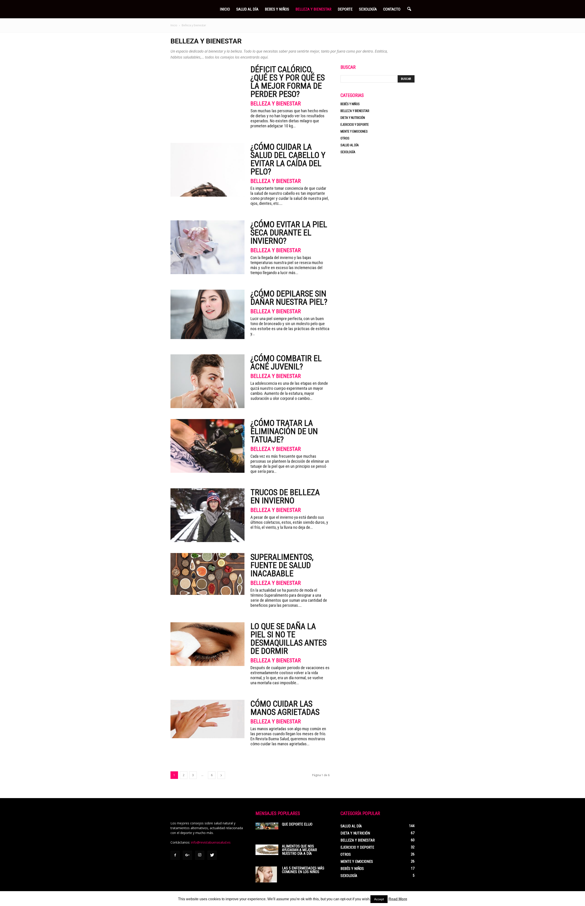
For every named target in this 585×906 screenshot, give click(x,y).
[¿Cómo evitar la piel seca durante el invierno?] (207, 247)
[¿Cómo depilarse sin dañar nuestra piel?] (207, 314)
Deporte (345, 9)
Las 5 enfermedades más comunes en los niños (303, 870)
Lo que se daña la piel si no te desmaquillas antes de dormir (288, 639)
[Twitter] (212, 855)
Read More (397, 899)
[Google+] (187, 855)
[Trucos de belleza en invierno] (207, 515)
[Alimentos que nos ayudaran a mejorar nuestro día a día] (266, 850)
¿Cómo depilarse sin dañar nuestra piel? (288, 298)
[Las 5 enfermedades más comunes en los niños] (266, 874)
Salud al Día (247, 9)
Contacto (391, 9)
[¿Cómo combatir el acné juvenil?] (207, 381)
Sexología (368, 9)
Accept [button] (379, 899)
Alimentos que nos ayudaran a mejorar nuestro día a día (299, 850)
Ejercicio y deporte (354, 124)
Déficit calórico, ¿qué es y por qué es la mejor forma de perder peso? (287, 82)
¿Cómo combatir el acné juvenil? (286, 362)
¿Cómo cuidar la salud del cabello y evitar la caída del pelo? (287, 159)
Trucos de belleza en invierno (285, 496)
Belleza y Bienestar (313, 9)
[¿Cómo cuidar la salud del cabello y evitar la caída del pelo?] (207, 170)
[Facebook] (175, 855)
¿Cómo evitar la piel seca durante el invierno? (288, 233)
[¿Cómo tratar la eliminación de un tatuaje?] (207, 446)
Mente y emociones (354, 131)
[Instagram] (199, 855)
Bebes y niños (277, 9)
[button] (409, 9)
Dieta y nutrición (352, 118)
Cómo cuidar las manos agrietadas (284, 708)
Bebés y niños (350, 104)
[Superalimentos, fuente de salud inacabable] (207, 574)
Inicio (225, 9)
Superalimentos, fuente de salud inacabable (282, 565)
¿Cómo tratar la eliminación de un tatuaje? (284, 431)
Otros (344, 138)
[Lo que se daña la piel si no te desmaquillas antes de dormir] (207, 644)
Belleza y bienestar (275, 103)
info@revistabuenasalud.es (211, 842)
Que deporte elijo (297, 824)
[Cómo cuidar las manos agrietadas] (207, 719)
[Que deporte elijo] (266, 826)
